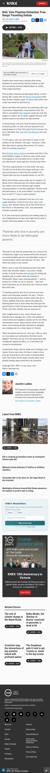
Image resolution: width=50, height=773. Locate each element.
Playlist (7, 749)
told (29, 132)
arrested (31, 273)
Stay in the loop (25, 523)
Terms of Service (32, 747)
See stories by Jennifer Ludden (28, 401)
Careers (29, 724)
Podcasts (8, 754)
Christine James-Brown (15, 153)
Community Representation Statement (31, 741)
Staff (7, 734)
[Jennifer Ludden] (7, 387)
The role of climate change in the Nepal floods (14, 616)
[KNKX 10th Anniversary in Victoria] (25, 552)
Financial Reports (32, 734)
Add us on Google (38, 74)
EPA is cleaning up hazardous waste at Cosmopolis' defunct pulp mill (23, 458)
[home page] (12, 4)
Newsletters (9, 759)
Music (10, 513)
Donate (42, 3)
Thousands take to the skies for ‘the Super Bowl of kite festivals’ (23, 479)
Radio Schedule (10, 744)
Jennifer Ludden (13, 19)
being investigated (34, 97)
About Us (8, 724)
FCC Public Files (31, 757)
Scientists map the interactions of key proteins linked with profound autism (14, 651)
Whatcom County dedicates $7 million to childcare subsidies (23, 468)
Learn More (25, 592)
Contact (7, 729)
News (20, 513)
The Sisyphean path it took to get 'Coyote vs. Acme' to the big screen (35, 650)
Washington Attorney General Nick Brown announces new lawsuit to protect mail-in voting (24, 489)
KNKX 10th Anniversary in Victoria (25, 575)
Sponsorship (30, 729)
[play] (3, 770)
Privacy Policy (31, 526)
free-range (23, 113)
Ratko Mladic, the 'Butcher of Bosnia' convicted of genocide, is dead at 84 (35, 619)
